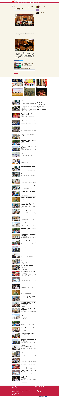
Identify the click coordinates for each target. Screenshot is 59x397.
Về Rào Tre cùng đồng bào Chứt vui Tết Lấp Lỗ (28, 240)
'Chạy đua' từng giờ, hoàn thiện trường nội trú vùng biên (28, 222)
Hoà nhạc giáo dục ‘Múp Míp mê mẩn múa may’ (42, 9)
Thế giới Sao (24, 115)
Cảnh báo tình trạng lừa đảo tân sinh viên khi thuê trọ (28, 272)
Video (13, 387)
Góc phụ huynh (24, 174)
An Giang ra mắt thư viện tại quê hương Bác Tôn (29, 87)
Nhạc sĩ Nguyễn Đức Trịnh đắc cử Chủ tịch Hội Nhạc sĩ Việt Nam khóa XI (17, 96)
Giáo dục (15, 2)
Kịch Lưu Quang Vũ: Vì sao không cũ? (17, 86)
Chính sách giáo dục (25, 142)
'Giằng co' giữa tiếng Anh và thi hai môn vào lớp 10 (28, 266)
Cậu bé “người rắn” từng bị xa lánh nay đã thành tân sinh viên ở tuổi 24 (28, 179)
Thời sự (17, 2)
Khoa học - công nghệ (25, 310)
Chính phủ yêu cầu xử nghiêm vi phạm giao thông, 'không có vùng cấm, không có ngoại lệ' (41, 104)
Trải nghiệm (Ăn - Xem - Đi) (26, 334)
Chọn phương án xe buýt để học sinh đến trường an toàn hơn (28, 107)
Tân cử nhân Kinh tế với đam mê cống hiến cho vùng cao (28, 284)
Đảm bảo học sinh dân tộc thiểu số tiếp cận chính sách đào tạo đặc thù (28, 147)
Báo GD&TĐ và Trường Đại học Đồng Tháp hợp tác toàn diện (28, 278)
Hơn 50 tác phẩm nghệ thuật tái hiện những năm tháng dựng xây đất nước (29, 96)
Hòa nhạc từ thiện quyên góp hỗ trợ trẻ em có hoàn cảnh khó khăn (42, 12)
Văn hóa (28, 2)
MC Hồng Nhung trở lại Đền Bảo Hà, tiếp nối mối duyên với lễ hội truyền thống (28, 114)
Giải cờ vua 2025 (42, 386)
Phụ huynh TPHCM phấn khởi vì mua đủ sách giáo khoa (28, 173)
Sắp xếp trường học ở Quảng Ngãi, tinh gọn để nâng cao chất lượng (28, 235)
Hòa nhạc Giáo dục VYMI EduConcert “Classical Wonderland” (27, 64)
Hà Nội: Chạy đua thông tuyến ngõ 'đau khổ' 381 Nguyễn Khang (28, 260)
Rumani (29, 68)
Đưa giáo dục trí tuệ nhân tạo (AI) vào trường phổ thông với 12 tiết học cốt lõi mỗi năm (28, 100)
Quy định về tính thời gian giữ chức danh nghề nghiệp (28, 185)
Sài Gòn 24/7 (16, 387)
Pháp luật (24, 122)
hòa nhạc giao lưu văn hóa (23, 68)
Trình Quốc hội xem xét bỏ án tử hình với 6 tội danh (28, 198)
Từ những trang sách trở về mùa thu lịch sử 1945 (41, 87)
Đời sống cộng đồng (32, 2)
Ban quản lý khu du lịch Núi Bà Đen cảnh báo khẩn (28, 127)
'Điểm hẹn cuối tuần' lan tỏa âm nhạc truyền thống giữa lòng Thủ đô (40, 96)
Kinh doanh (25, 2)
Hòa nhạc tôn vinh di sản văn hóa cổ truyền (42, 7)
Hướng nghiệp (22, 2)
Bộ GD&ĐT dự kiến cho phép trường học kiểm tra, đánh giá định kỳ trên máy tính (28, 253)
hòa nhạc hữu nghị (18, 68)
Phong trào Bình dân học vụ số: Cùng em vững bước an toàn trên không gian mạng (41, 110)
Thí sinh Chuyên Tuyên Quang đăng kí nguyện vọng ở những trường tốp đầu (28, 192)
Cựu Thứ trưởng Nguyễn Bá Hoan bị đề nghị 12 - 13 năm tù (28, 121)
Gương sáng (24, 378)
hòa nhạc (16, 68)
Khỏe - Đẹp (19, 2)
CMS (41, 396)
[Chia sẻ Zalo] (12, 6)
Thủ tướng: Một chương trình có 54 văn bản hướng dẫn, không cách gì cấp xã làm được (41, 107)
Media (38, 2)
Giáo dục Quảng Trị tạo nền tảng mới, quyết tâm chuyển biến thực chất (28, 153)
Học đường (36, 2)
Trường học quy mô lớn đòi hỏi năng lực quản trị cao (28, 159)
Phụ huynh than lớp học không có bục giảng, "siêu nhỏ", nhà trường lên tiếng (28, 204)
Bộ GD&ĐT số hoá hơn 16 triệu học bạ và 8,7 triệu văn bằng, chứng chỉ (28, 135)
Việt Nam (27, 68)
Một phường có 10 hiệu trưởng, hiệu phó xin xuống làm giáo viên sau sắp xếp (28, 210)
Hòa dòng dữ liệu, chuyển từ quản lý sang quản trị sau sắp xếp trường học (28, 141)
